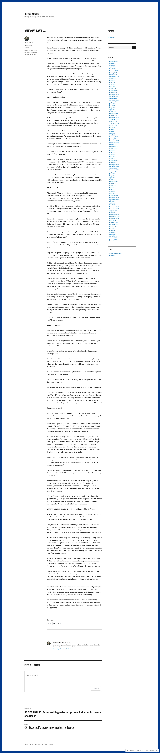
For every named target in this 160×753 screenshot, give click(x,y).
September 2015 (114, 100)
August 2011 (112, 185)
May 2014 (112, 131)
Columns (27, 50)
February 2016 (113, 90)
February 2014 (113, 137)
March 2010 (112, 205)
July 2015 (112, 104)
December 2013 (114, 141)
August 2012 (113, 172)
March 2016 (112, 88)
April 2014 (112, 133)
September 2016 (114, 77)
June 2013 (112, 152)
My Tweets (111, 37)
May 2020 (112, 63)
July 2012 (112, 174)
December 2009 (114, 207)
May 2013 (112, 154)
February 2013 (113, 160)
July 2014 (112, 127)
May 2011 (112, 191)
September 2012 (114, 170)
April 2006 (112, 220)
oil (36, 52)
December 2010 (114, 197)
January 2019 (113, 73)
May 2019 (112, 65)
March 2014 (112, 135)
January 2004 (113, 240)
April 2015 (112, 110)
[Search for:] (120, 47)
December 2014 (114, 117)
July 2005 (112, 228)
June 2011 (112, 189)
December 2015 (114, 94)
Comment (96, 688)
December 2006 (114, 218)
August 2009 (113, 211)
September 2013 (114, 146)
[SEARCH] (134, 47)
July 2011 (111, 187)
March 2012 (112, 180)
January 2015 (113, 115)
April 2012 (112, 178)
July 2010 (112, 201)
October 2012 (113, 168)
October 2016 (113, 75)
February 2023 (113, 61)
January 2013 (113, 162)
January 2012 (113, 183)
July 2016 (112, 80)
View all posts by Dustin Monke (62, 649)
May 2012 (112, 176)
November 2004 (114, 236)
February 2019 (113, 71)
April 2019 (112, 67)
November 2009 (114, 209)
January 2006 (113, 222)
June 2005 (112, 230)
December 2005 (114, 224)
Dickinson (33, 50)
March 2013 (112, 158)
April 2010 (112, 203)
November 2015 (114, 96)
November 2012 (114, 166)
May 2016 (112, 84)
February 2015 (113, 113)
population (27, 54)
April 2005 (112, 234)
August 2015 (112, 102)
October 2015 (113, 98)
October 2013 (113, 145)
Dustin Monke (31, 14)
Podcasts (112, 255)
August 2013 (113, 148)
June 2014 (112, 129)
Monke (26, 48)
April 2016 (112, 86)
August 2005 (113, 226)
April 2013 (112, 156)
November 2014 (114, 119)
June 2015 (112, 106)
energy (26, 52)
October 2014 (113, 121)
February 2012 (113, 181)
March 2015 (112, 112)
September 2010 (114, 199)
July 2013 (112, 150)
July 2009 (112, 213)
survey (34, 54)
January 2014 (113, 139)
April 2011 (112, 193)
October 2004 (113, 238)
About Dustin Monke (115, 253)
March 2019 (112, 69)
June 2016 (112, 82)
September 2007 (114, 216)
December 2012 (114, 164)
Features (32, 52)
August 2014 (113, 125)
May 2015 (112, 108)
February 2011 (113, 195)
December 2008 (114, 214)
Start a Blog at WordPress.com (44, 744)
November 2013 (114, 143)
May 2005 (112, 232)
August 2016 (112, 78)
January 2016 (113, 92)
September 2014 (114, 123)
